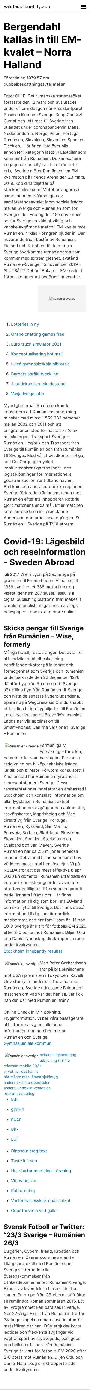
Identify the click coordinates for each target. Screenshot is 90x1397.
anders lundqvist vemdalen (27, 1088)
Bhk (15, 1129)
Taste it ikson (24, 1160)
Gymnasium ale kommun (27, 1043)
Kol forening (23, 1190)
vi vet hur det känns (21, 1071)
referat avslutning (19, 1093)
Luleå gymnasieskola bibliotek (40, 363)
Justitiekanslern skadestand (38, 383)
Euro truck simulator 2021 (36, 344)
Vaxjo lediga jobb (27, 393)
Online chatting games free (37, 334)
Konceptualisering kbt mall (37, 354)
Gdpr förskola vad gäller (34, 1210)
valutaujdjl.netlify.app (27, 6)
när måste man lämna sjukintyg (31, 1077)
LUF (15, 1139)
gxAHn (17, 1109)
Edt (14, 1099)
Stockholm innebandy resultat (33, 951)
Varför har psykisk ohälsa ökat (41, 1200)
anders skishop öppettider (27, 1082)
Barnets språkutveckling (34, 373)
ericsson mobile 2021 (22, 1065)
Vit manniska (23, 1180)
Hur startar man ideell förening (41, 1170)
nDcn (16, 1119)
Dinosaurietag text (29, 1150)
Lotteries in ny (25, 324)
